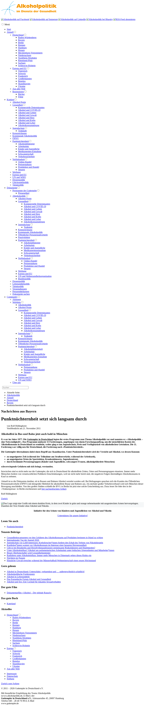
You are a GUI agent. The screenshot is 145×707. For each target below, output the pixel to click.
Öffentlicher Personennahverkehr (33, 343)
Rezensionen (18, 91)
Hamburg (22, 47)
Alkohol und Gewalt (27, 115)
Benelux (22, 81)
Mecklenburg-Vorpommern (30, 53)
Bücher (21, 94)
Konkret (10, 99)
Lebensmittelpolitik (21, 284)
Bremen (21, 45)
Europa (10, 648)
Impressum (12, 673)
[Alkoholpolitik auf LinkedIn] (72, 19)
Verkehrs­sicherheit (32, 255)
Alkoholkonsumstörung (28, 125)
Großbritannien (25, 78)
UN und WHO (19, 177)
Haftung (10, 679)
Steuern (21, 169)
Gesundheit (17, 105)
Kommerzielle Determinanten (31, 107)
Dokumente (12, 188)
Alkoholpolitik (18, 196)
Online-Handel (24, 162)
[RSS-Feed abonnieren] (124, 19)
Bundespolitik (24, 279)
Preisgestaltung (25, 164)
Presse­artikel (23, 193)
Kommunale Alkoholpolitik (24, 136)
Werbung (16, 172)
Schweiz (22, 73)
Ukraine (21, 86)
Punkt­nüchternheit (26, 240)
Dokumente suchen (21, 294)
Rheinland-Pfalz (25, 60)
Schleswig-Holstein (27, 65)
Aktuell (10, 32)
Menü (7, 24)
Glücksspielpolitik (20, 182)
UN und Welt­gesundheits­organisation (35, 276)
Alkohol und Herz (26, 118)
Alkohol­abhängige (32, 243)
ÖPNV (15, 138)
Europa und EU (19, 68)
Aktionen (16, 299)
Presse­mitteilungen (20, 291)
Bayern (21, 40)
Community (12, 297)
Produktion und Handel (28, 167)
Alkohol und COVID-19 (29, 110)
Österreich (22, 71)
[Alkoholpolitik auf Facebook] (15, 19)
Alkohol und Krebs (26, 120)
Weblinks (16, 302)
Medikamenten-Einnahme (29, 151)
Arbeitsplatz (23, 146)
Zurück (4, 498)
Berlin (21, 42)
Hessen (21, 50)
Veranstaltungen (19, 289)
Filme (20, 97)
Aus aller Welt (18, 89)
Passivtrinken (24, 237)
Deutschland (18, 35)
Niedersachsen (24, 55)
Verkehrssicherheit (26, 156)
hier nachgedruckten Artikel (53, 489)
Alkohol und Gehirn (27, 112)
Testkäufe (22, 131)
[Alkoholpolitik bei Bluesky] (99, 19)
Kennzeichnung (19, 133)
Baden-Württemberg (27, 37)
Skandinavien (24, 83)
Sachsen (21, 63)
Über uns (16, 382)
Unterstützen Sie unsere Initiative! (72, 515)
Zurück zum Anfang (10, 683)
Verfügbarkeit (18, 159)
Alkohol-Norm (19, 102)
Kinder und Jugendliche (29, 149)
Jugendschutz (18, 128)
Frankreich (23, 76)
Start (9, 29)
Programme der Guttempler (24, 190)
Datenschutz (12, 676)
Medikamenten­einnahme (35, 250)
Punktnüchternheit (20, 141)
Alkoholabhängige (26, 144)
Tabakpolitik (18, 185)
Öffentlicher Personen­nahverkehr (33, 235)
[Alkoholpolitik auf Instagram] (44, 19)
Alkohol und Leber (26, 123)
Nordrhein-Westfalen (27, 58)
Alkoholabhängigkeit (33, 349)
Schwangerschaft (25, 154)
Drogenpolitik (18, 180)
